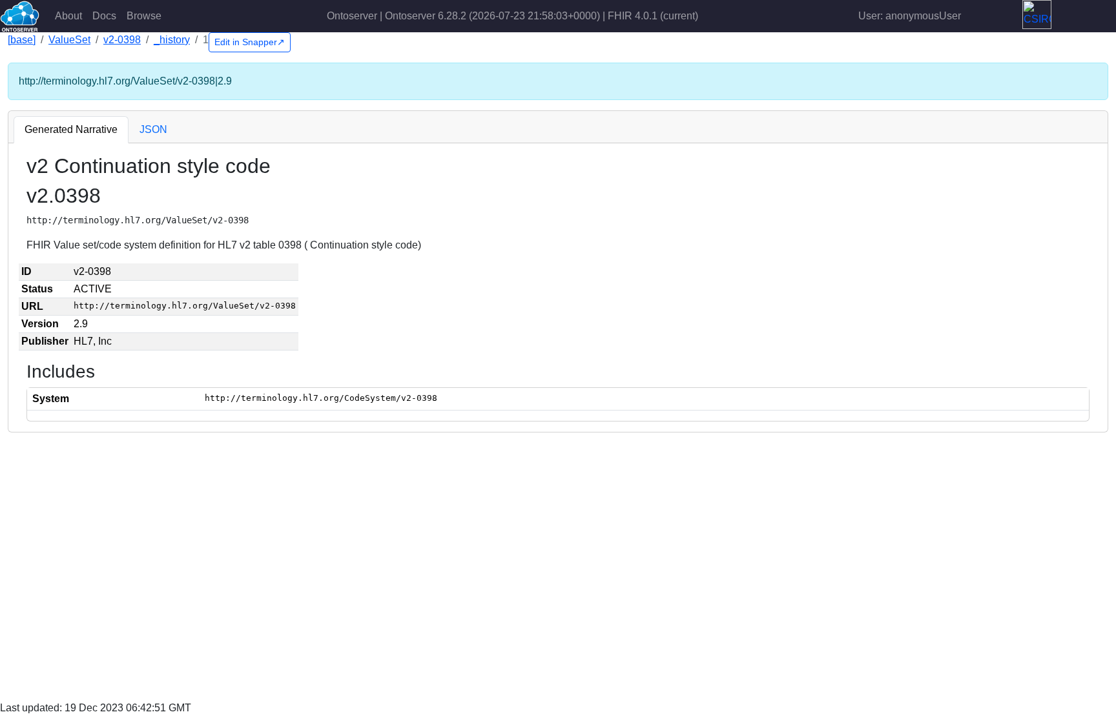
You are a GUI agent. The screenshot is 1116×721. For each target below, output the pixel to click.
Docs (104, 15)
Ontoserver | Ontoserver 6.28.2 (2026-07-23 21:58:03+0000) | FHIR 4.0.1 (512, 15)
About (68, 15)
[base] (22, 39)
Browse (144, 15)
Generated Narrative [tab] (71, 129)
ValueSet (69, 39)
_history (172, 39)
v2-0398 (122, 39)
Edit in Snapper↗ (249, 42)
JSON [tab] (153, 129)
